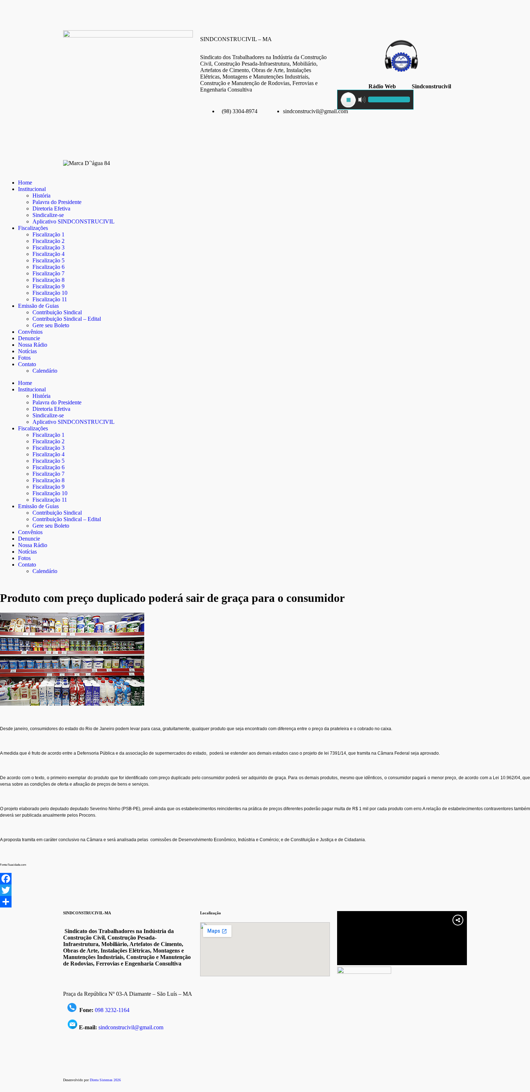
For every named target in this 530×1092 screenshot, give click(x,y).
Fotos (24, 358)
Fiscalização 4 (48, 254)
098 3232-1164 (112, 1010)
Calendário (44, 371)
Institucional (32, 189)
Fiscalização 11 (49, 299)
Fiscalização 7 (48, 273)
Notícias (27, 351)
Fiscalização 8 (48, 280)
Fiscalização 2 (48, 241)
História (41, 195)
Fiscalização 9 (48, 286)
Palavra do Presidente (56, 202)
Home (25, 182)
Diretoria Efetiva (51, 208)
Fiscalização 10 (49, 293)
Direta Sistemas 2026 (105, 1080)
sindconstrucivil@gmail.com (130, 1027)
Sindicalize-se (48, 215)
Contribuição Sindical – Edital (66, 319)
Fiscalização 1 (48, 234)
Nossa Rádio (32, 345)
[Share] (265, 901)
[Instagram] (92, 13)
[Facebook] (72, 13)
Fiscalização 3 (48, 247)
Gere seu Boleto (50, 325)
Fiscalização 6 (48, 267)
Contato (27, 364)
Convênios (30, 332)
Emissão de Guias (38, 306)
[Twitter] (265, 890)
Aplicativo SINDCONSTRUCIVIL (73, 221)
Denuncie (29, 338)
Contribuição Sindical (57, 312)
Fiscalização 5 (48, 260)
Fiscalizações (33, 228)
